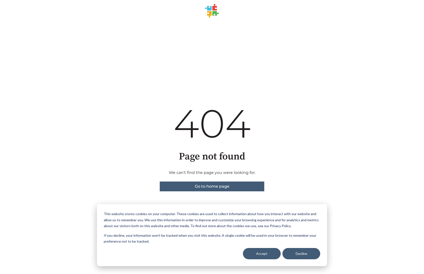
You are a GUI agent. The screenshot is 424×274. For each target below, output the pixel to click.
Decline (301, 253)
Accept (261, 253)
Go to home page (212, 186)
